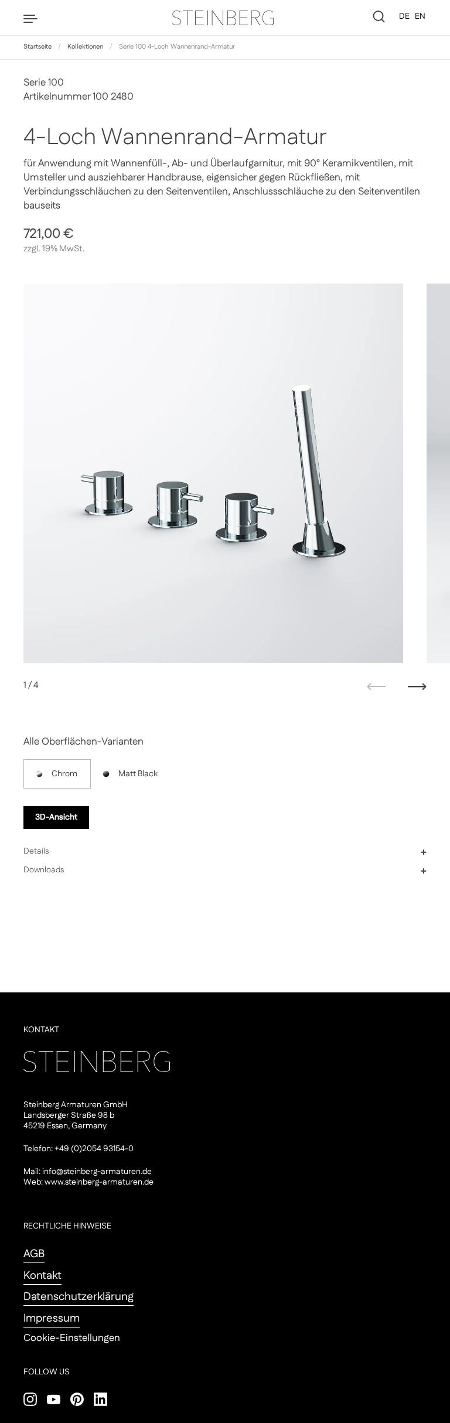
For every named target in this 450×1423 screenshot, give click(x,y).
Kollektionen (85, 47)
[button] (225, 852)
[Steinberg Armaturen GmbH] (225, 17)
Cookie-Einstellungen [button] (71, 1338)
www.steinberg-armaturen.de (99, 1182)
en (420, 16)
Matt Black (138, 774)
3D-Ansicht (56, 817)
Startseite (37, 47)
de (404, 16)
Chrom (64, 774)
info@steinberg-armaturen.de (97, 1172)
